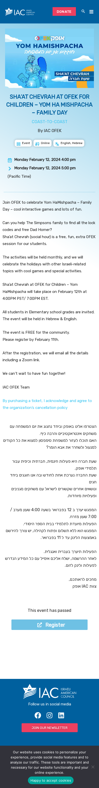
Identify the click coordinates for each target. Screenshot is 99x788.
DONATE (64, 11)
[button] (83, 12)
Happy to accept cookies (50, 780)
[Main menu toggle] (91, 11)
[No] (92, 766)
